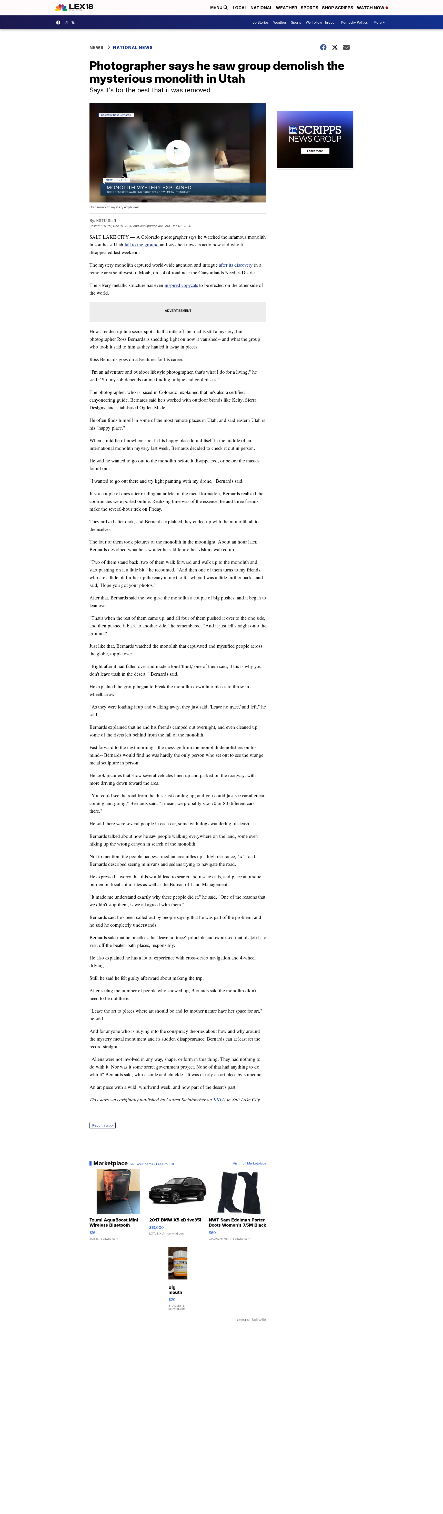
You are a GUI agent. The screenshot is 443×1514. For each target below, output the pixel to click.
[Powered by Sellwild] (258, 1320)
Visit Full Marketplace (249, 1163)
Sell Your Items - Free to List (152, 1164)
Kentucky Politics (354, 22)
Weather (286, 7)
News (96, 47)
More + (379, 22)
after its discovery (236, 264)
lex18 (59, 23)
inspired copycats (181, 285)
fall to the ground (142, 244)
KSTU (219, 1099)
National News (133, 47)
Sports (309, 7)
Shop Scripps (337, 7)
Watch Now (371, 7)
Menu (217, 7)
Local (240, 7)
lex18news (74, 23)
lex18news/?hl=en (67, 23)
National (261, 7)
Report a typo (102, 1125)
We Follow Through (321, 22)
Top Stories (260, 22)
